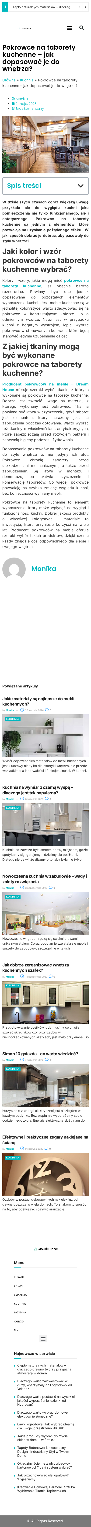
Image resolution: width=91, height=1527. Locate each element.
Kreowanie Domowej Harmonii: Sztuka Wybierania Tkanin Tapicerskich (46, 1489)
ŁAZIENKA (20, 1312)
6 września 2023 (33, 799)
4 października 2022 (35, 976)
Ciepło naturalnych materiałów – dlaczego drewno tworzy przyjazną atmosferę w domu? (44, 1369)
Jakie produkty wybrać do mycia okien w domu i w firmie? (42, 1438)
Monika (10, 710)
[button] (69, 27)
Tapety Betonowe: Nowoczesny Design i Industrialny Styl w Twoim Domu (43, 1451)
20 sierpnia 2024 (34, 710)
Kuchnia (27, 80)
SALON (18, 1286)
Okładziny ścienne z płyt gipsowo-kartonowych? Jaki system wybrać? (44, 1465)
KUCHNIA (20, 1304)
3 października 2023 (35, 887)
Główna (9, 80)
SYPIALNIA (20, 1295)
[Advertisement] (45, 632)
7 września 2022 (33, 1060)
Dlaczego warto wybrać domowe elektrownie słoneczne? (42, 1414)
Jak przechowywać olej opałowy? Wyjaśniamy (43, 1477)
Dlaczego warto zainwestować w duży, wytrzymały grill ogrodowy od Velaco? (44, 1385)
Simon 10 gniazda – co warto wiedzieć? (40, 1053)
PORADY (19, 1277)
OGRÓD (19, 1321)
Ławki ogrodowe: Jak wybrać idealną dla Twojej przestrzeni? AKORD (45, 1426)
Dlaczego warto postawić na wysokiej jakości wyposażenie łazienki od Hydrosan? (46, 1400)
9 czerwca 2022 (33, 1148)
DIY (16, 1330)
